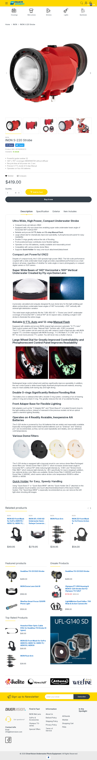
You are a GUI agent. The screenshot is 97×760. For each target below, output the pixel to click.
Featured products (15, 563)
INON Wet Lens (35, 714)
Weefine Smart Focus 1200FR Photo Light (32, 602)
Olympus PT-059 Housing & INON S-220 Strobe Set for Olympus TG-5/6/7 (77, 588)
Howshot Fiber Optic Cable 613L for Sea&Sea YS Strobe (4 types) (33, 628)
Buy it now (48, 199)
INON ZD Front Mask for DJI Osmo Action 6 (80, 521)
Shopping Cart (67, 723)
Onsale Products (59, 563)
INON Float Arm (56, 519)
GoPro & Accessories (34, 719)
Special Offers (34, 729)
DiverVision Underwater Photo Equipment (43, 754)
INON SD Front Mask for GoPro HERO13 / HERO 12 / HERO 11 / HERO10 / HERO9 (15, 521)
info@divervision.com (13, 732)
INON (7, 137)
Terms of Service (49, 729)
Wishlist (65, 720)
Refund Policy (51, 718)
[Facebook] (8, 740)
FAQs (64, 727)
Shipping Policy (52, 721)
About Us (49, 714)
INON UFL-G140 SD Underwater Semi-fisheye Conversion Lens (37, 521)
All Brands (66, 716)
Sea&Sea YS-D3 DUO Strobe (32, 571)
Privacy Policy (51, 725)
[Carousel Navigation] (89, 508)
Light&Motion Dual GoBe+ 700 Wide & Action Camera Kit (78, 602)
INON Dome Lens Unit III (30, 586)
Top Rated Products (16, 617)
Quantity (8, 189)
